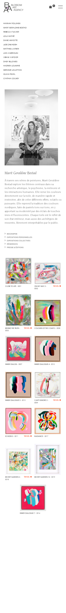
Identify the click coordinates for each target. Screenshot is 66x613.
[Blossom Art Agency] (13, 7)
